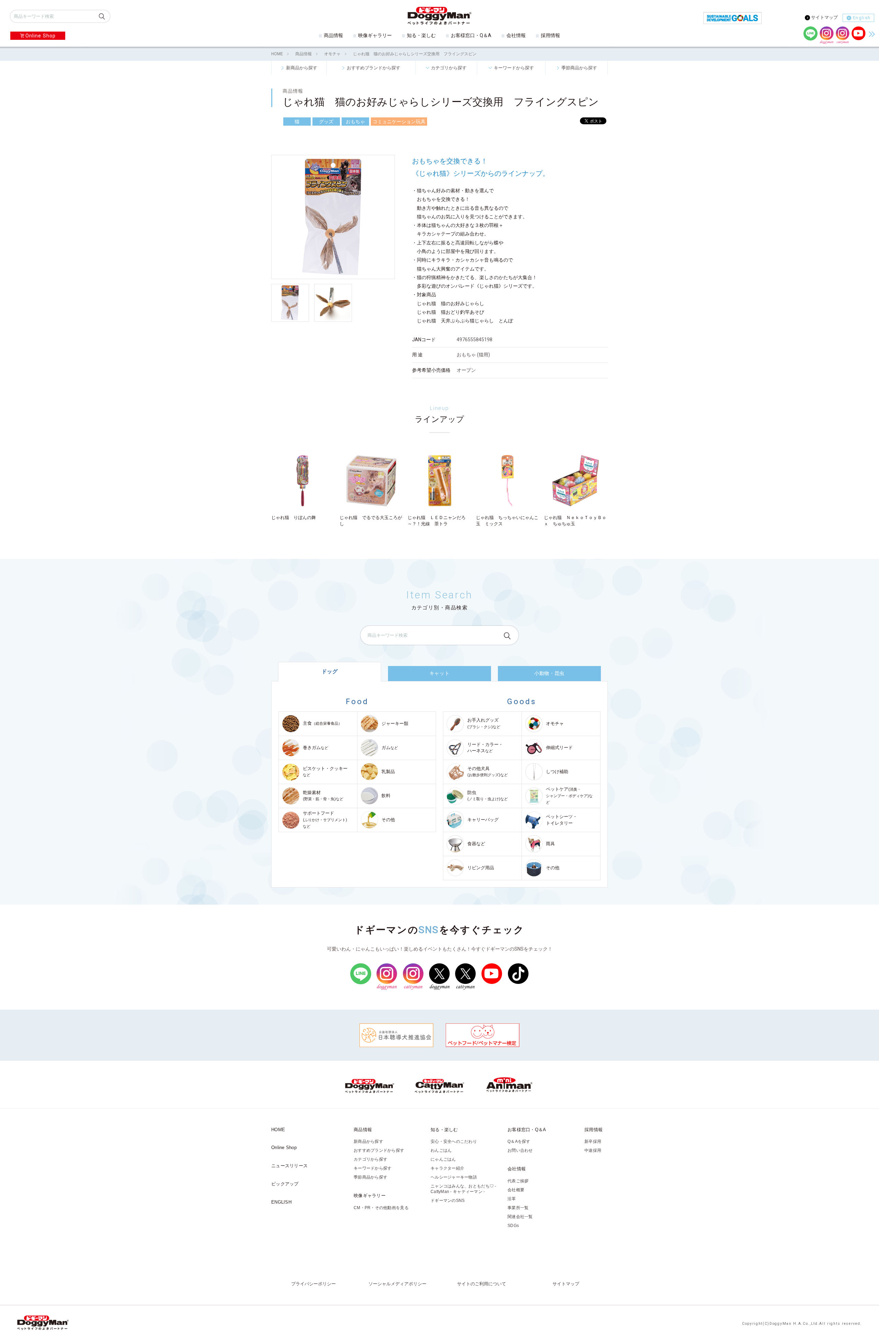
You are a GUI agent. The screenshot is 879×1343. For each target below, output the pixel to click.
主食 (322, 723)
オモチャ (332, 53)
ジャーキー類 (394, 723)
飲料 (385, 795)
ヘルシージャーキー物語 (454, 1177)
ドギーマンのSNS (448, 1200)
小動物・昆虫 (549, 673)
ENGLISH (281, 1202)
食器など (476, 843)
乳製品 (388, 771)
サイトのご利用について (481, 1284)
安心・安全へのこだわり (454, 1141)
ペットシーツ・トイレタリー (561, 819)
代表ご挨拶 (517, 1181)
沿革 (511, 1198)
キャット (439, 673)
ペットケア (569, 796)
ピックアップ (285, 1183)
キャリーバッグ (483, 819)
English (861, 17)
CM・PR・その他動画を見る (381, 1207)
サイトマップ (824, 17)
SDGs (513, 1225)
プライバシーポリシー (313, 1284)
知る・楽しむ (421, 35)
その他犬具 (487, 771)
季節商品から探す (579, 67)
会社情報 (516, 35)
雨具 (550, 843)
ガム (389, 747)
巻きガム (315, 747)
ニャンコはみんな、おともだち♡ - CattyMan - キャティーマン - (463, 1189)
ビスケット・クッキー (325, 771)
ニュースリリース (289, 1165)
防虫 (487, 795)
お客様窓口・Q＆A (471, 35)
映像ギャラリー (375, 35)
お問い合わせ (520, 1150)
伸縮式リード (559, 747)
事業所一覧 (517, 1207)
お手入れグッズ (483, 723)
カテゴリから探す (449, 67)
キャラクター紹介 (447, 1168)
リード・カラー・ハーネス (485, 747)
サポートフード (325, 819)
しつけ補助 (557, 771)
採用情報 (550, 35)
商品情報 (333, 35)
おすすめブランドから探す (373, 67)
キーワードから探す (514, 67)
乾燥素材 (323, 795)
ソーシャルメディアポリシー (397, 1284)
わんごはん (441, 1150)
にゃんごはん (443, 1159)
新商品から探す (301, 67)
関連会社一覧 (520, 1216)
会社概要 (515, 1189)
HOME (277, 53)
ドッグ (330, 671)
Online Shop (40, 35)
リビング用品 (480, 867)
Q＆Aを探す (518, 1141)
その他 (388, 819)
